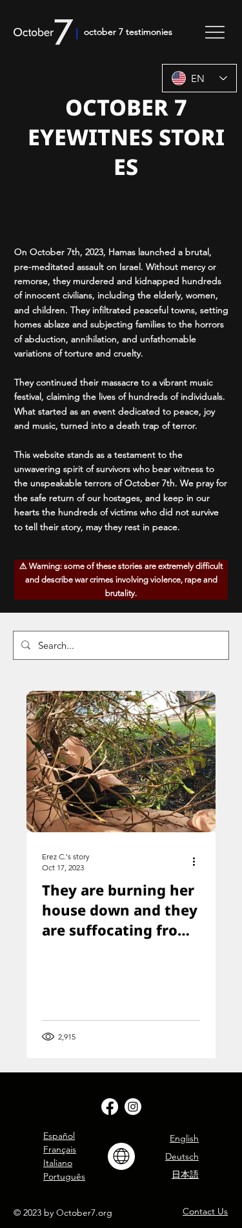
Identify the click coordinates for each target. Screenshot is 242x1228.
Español (59, 1135)
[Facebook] (109, 1106)
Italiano (57, 1163)
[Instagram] (133, 1106)
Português (64, 1176)
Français (59, 1149)
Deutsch (182, 1156)
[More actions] (198, 861)
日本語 (185, 1174)
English (184, 1138)
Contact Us (205, 1211)
